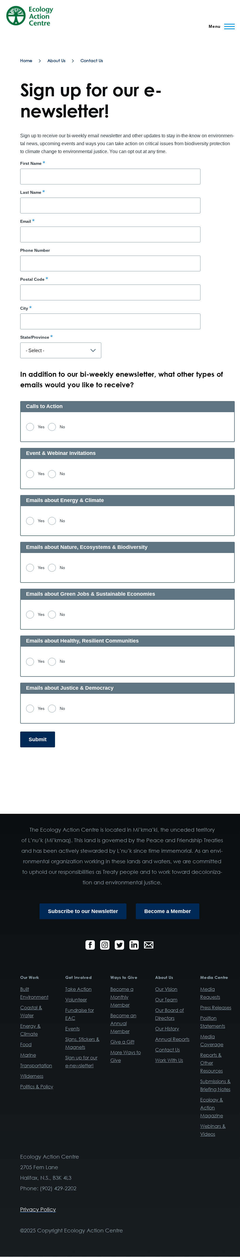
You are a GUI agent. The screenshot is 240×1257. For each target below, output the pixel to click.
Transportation (36, 1065)
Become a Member (167, 911)
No (62, 426)
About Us (56, 60)
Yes (41, 426)
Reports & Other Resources (211, 1063)
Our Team (166, 1000)
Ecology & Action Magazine (211, 1108)
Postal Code (32, 279)
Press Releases (215, 1008)
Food (26, 1044)
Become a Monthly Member (121, 997)
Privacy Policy (38, 1209)
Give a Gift (122, 1042)
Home (26, 60)
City (24, 308)
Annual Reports (172, 1039)
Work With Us (169, 1060)
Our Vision (166, 989)
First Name (31, 163)
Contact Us (91, 60)
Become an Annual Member (123, 1023)
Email (25, 221)
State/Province (34, 337)
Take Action (78, 989)
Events (72, 1029)
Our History (167, 1029)
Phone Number (35, 250)
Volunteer (76, 1000)
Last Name (30, 192)
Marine (28, 1055)
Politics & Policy (36, 1087)
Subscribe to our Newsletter (83, 911)
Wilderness (31, 1076)
